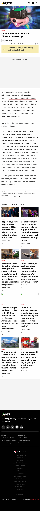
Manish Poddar (25, 243)
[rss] (3, 427)
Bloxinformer (20, 492)
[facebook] (17, 427)
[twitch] (8, 427)
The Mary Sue (20, 484)
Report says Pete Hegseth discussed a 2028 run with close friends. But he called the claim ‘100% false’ (9, 230)
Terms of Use (22, 443)
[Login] (37, 3)
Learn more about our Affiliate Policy (11, 197)
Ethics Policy (22, 438)
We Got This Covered (20, 471)
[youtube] (22, 427)
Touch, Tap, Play (20, 487)
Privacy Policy (6, 443)
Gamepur (20, 460)
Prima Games (20, 465)
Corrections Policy (7, 438)
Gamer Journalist (20, 476)
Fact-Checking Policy (8, 440)
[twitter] (12, 427)
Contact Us (21, 435)
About (3, 435)
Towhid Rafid (5, 240)
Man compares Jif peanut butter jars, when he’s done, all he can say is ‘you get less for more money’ (29, 360)
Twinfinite (20, 458)
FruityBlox (20, 489)
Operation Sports (20, 481)
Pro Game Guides (20, 455)
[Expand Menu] (33, 3)
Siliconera (20, 468)
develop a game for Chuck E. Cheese (22, 98)
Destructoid (20, 473)
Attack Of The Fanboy (20, 463)
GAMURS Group (34, 499)
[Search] (29, 3)
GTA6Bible (20, 494)
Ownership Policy (24, 440)
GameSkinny (20, 479)
